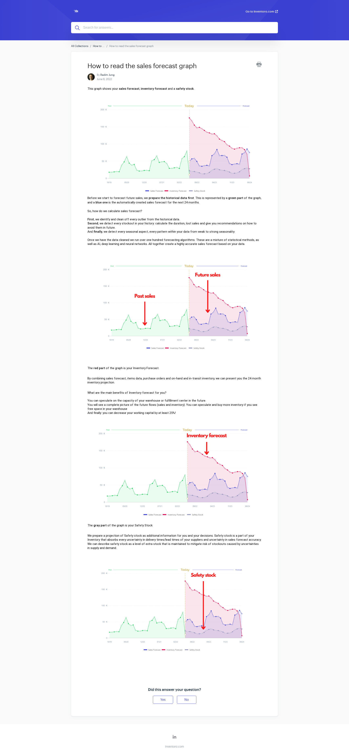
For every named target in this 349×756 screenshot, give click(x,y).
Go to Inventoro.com (260, 11)
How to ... (99, 46)
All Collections (79, 46)
